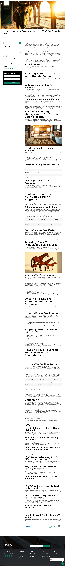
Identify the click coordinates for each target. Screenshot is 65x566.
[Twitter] (7, 556)
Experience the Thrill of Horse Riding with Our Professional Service (10, 55)
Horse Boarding (51, 526)
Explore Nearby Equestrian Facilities (12, 49)
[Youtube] (9, 556)
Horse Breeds (56, 526)
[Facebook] (5, 556)
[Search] (20, 43)
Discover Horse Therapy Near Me (11, 58)
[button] (27, 526)
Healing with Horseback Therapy (11, 60)
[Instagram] (11, 556)
